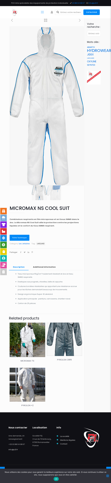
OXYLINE (91, 61)
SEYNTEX (91, 65)
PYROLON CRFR (64, 359)
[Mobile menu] (42, 12)
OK (56, 479)
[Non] (107, 475)
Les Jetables (24, 243)
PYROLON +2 (27, 405)
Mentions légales (67, 440)
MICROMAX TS (27, 360)
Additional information (44, 267)
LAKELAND (40, 244)
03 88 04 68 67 (78, 3)
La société (64, 436)
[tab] (19, 267)
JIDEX (90, 54)
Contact (63, 444)
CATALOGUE (91, 12)
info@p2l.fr (93, 3)
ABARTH (91, 47)
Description (19, 267)
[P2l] (14, 12)
